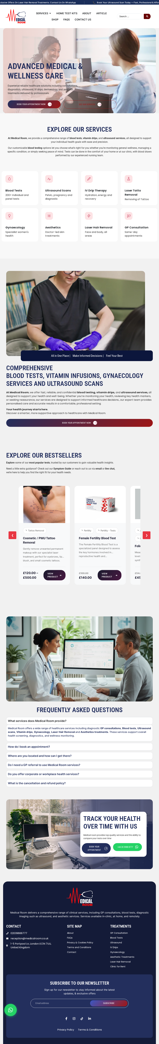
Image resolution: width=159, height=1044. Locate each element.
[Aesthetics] (49, 216)
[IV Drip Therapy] (89, 179)
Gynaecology (15, 227)
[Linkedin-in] (89, 1019)
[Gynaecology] (9, 216)
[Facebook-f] (66, 1019)
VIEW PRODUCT (54, 575)
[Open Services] (50, 13)
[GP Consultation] (128, 216)
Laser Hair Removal (98, 227)
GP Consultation (136, 227)
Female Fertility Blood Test (97, 538)
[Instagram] (74, 1019)
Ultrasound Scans (58, 190)
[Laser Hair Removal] (89, 216)
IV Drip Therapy (96, 190)
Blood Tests (13, 190)
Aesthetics (53, 227)
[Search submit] (147, 16)
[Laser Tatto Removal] (128, 179)
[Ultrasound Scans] (49, 179)
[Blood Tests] (9, 179)
